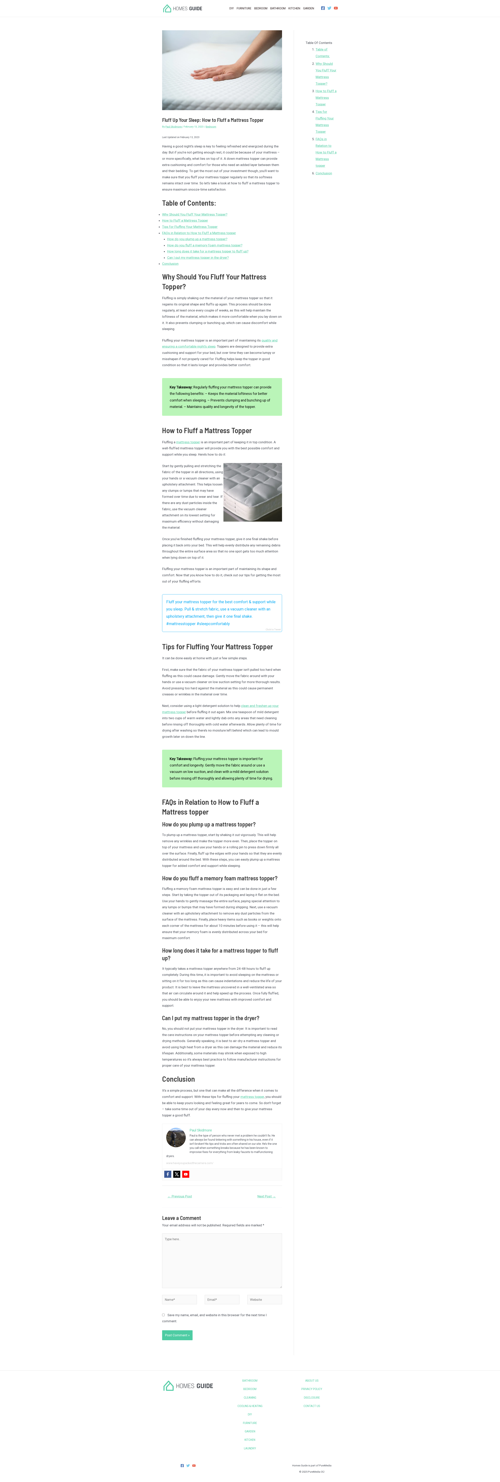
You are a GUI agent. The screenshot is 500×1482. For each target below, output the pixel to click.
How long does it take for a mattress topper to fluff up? (207, 251)
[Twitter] (329, 8)
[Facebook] (323, 8)
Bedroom (211, 126)
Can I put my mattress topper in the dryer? (198, 258)
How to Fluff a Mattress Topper (185, 220)
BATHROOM (249, 1380)
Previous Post (180, 1196)
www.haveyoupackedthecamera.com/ (189, 1163)
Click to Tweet (273, 629)
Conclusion (170, 264)
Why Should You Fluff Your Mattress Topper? (194, 214)
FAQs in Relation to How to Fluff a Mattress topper (199, 233)
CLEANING (250, 1397)
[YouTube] (336, 8)
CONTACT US (312, 1406)
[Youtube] (185, 1174)
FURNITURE (250, 1423)
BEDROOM (249, 1389)
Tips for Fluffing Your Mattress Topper (190, 227)
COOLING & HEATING (250, 1406)
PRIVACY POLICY (311, 1389)
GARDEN (250, 1431)
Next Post (266, 1196)
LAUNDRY (250, 1448)
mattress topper (188, 442)
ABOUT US (312, 1380)
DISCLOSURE (312, 1397)
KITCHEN (250, 1439)
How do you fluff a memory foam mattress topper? (204, 245)
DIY (250, 1414)
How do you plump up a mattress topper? (197, 239)
